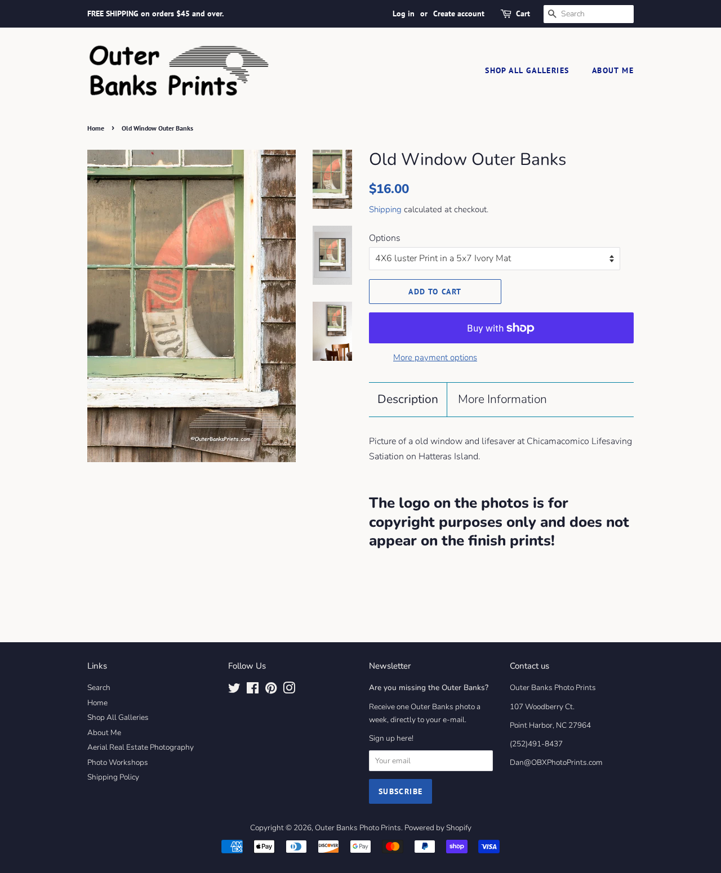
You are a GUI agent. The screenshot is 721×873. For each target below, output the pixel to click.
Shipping (385, 209)
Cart (523, 13)
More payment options (435, 357)
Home (95, 128)
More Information (502, 399)
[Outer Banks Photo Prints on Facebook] (252, 690)
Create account (458, 13)
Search (98, 687)
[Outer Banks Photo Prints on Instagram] (289, 690)
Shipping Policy (113, 777)
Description (407, 399)
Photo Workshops (117, 762)
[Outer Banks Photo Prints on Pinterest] (271, 690)
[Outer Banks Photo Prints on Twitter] (234, 690)
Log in (404, 13)
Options (384, 238)
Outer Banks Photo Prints (358, 827)
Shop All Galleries (527, 70)
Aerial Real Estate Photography (140, 747)
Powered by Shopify (437, 827)
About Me (613, 70)
